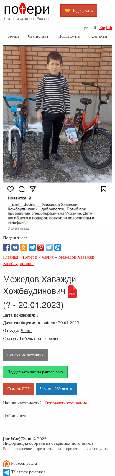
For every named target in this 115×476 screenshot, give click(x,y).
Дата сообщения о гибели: (30, 322)
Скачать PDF (18, 388)
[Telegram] (32, 247)
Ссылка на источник (25, 355)
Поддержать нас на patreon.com (35, 371)
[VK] (15, 247)
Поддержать (69, 36)
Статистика (38, 36)
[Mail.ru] (57, 247)
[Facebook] (6, 247)
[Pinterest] (40, 247)
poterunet (37, 472)
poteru (31, 463)
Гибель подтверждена (41, 338)
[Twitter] (49, 247)
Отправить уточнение (66, 402)
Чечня (26, 330)
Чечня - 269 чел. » (56, 388)
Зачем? (13, 36)
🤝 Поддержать (79, 10)
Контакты (98, 36)
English (105, 27)
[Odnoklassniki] (23, 247)
